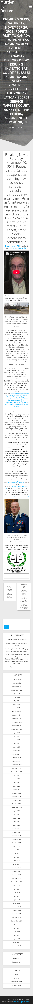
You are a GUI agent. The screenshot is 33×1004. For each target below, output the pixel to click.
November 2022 (17, 800)
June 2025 (16, 697)
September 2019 (16, 921)
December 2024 (16, 718)
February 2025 (16, 711)
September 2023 (16, 772)
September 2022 (16, 807)
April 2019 (16, 939)
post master (11, 246)
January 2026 (16, 679)
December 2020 (16, 875)
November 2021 (17, 839)
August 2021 (16, 846)
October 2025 (16, 686)
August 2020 (16, 885)
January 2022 (16, 832)
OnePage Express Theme (21, 1002)
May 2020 (16, 896)
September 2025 (16, 690)
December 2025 (16, 683)
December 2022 (16, 797)
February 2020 (16, 907)
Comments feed (16, 981)
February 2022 (16, 829)
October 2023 (16, 768)
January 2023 (16, 793)
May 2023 (16, 782)
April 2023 (16, 786)
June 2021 (16, 853)
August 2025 (16, 694)
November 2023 (17, 765)
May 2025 (16, 701)
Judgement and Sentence (16, 667)
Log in (16, 974)
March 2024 (16, 750)
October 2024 (16, 726)
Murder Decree (7, 6)
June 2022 (16, 818)
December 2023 (16, 761)
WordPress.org (16, 985)
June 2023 (16, 779)
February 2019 (16, 946)
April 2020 (16, 900)
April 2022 (16, 825)
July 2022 (16, 814)
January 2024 (16, 758)
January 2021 (16, 871)
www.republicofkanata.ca (15, 482)
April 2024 (16, 747)
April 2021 (16, 860)
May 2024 (16, 743)
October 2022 (16, 804)
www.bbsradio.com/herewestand (17, 497)
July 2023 (16, 775)
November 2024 (17, 722)
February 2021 (16, 868)
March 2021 (16, 864)
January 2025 (16, 715)
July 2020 (16, 889)
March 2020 (16, 903)
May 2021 (16, 857)
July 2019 (16, 928)
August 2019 (16, 924)
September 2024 (16, 729)
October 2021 (16, 843)
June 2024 (16, 740)
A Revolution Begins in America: (16, 639)
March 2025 (16, 708)
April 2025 (16, 704)
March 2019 (16, 942)
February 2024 (16, 754)
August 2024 (16, 733)
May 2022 (16, 821)
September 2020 (16, 882)
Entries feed (16, 978)
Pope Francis (16, 958)
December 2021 (16, 836)
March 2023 (16, 789)
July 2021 (16, 850)
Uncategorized (18, 248)
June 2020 (16, 892)
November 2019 (17, 914)
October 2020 (16, 878)
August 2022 (16, 811)
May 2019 (16, 935)
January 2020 (16, 910)
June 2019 (16, 932)
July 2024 (16, 736)
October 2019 (16, 917)
